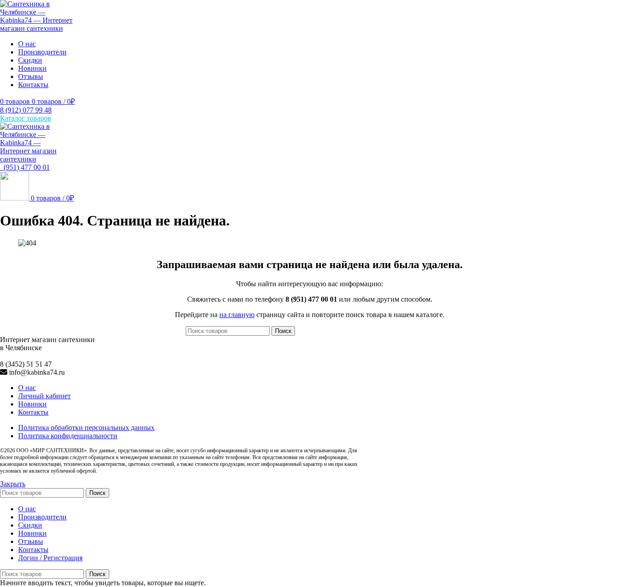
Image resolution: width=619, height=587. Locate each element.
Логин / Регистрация (50, 558)
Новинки (32, 404)
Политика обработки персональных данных (86, 427)
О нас (27, 387)
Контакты (33, 412)
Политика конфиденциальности (67, 436)
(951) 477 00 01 (25, 167)
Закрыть (12, 484)
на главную (237, 314)
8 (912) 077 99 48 (26, 110)
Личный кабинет (44, 396)
